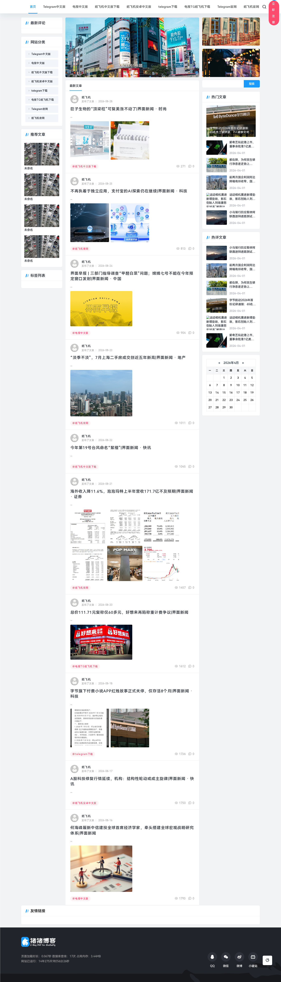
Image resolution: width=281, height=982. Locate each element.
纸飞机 (86, 97)
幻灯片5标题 (132, 65)
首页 (33, 7)
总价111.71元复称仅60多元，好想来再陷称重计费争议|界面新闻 (129, 612)
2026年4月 (231, 363)
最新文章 (76, 86)
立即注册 (273, 13)
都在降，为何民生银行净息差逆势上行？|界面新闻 (242, 162)
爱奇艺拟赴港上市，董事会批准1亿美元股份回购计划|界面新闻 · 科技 (242, 144)
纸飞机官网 (251, 7)
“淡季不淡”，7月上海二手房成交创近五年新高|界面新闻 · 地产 (128, 357)
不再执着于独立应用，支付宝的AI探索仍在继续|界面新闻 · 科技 (128, 191)
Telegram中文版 (54, 7)
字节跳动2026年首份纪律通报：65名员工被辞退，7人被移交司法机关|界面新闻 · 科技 (231, 130)
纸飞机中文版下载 (107, 7)
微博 (239, 966)
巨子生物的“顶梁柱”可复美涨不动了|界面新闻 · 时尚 (118, 109)
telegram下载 (167, 7)
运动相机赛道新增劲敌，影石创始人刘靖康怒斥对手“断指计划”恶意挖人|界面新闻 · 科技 (242, 197)
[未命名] (41, 154)
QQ (212, 966)
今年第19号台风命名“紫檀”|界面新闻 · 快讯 (110, 447)
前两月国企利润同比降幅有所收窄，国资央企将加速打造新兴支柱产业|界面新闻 (242, 179)
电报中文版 (80, 7)
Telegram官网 (227, 7)
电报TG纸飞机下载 (197, 7)
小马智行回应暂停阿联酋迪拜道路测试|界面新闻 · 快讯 (242, 214)
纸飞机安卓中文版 (139, 7)
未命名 (28, 168)
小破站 (253, 966)
